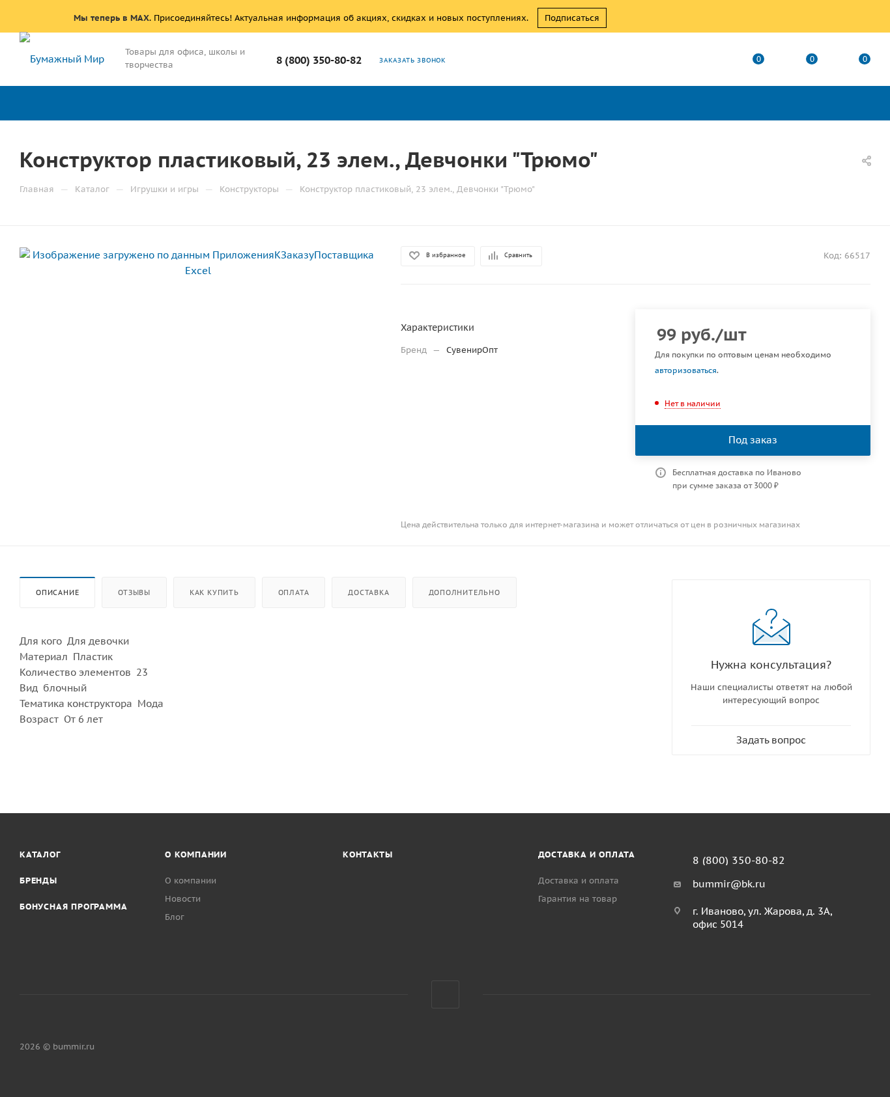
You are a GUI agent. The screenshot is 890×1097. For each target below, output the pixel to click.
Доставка (368, 592)
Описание (57, 592)
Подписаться (572, 17)
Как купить (214, 592)
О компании (196, 854)
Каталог (40, 854)
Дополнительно (464, 592)
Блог (174, 917)
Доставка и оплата (587, 854)
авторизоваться (686, 370)
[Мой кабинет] (705, 61)
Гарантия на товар (577, 898)
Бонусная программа (73, 906)
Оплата (293, 592)
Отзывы (134, 592)
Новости (183, 898)
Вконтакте (445, 994)
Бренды (38, 880)
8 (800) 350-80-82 (319, 59)
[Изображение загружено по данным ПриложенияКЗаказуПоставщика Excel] (198, 262)
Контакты (367, 854)
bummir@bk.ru (729, 884)
